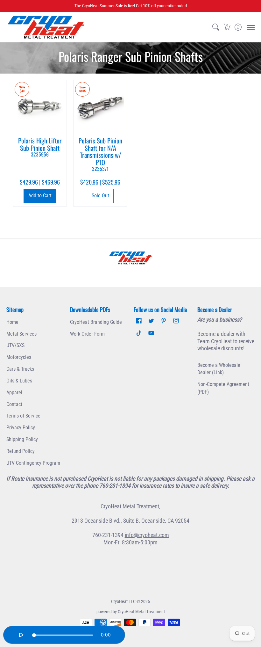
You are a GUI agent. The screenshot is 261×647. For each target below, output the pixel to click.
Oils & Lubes (19, 381)
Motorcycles (18, 357)
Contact (14, 404)
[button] (226, 27)
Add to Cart (40, 196)
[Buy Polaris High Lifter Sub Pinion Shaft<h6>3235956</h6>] (39, 107)
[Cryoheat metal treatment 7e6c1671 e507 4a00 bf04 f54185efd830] (130, 258)
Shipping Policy (22, 439)
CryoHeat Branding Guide (96, 322)
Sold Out (100, 196)
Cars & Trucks (20, 369)
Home (12, 322)
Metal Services (21, 334)
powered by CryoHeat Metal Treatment (130, 611)
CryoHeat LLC (123, 601)
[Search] (215, 27)
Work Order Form (87, 334)
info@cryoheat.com (147, 535)
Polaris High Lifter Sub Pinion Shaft (40, 147)
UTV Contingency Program (33, 463)
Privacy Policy (20, 428)
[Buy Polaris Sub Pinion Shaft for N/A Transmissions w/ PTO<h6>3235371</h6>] (100, 107)
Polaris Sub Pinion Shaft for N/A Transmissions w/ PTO (100, 154)
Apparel (14, 392)
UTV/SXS (15, 345)
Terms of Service (23, 416)
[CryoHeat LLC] (46, 27)
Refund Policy (20, 451)
